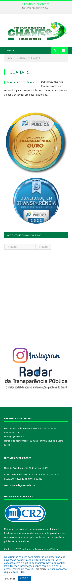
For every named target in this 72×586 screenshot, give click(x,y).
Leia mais (39, 568)
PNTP (18, 548)
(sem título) (9, 485)
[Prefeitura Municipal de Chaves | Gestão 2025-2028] (36, 30)
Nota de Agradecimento (35, 7)
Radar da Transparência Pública (41, 548)
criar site (24, 528)
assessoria (27, 533)
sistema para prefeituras (45, 528)
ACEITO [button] (24, 578)
